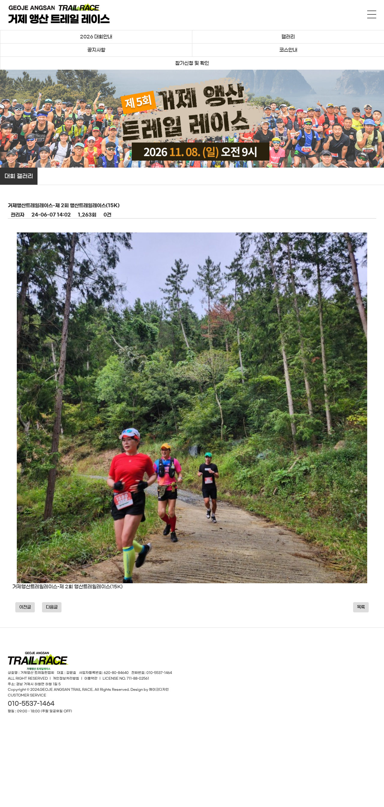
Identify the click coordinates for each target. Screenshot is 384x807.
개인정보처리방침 (66, 678)
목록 (361, 607)
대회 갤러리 (18, 176)
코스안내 (288, 49)
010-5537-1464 (31, 703)
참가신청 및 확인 (192, 63)
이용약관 (91, 678)
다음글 (52, 607)
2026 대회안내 (96, 36)
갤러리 (288, 36)
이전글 (25, 607)
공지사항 (96, 49)
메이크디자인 (159, 689)
